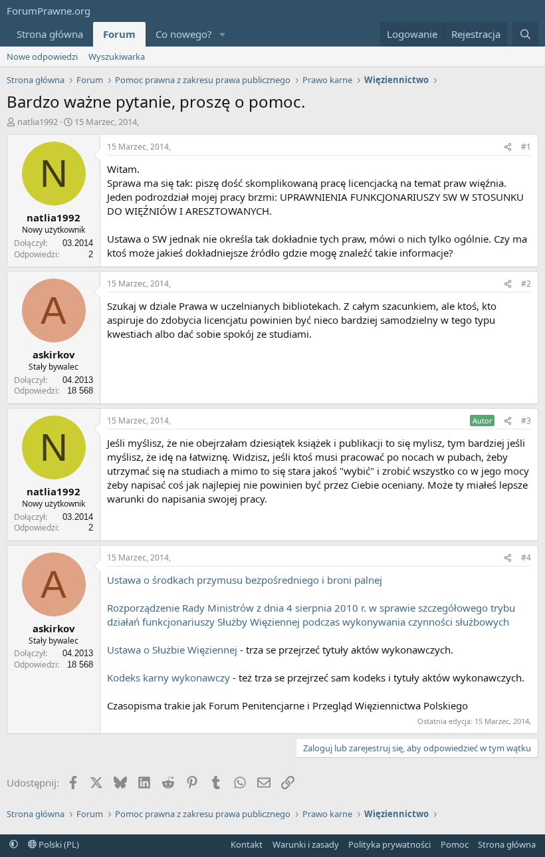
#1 (526, 146)
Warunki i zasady (305, 844)
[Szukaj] (525, 34)
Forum (119, 34)
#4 (526, 557)
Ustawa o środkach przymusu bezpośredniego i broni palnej (244, 579)
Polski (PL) (58, 844)
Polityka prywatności (389, 844)
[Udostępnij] (507, 147)
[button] (222, 34)
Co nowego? (184, 34)
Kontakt (247, 844)
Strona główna (50, 34)
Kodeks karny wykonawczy (168, 677)
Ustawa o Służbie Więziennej (172, 649)
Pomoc (455, 844)
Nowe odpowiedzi (42, 56)
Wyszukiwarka (116, 56)
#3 (526, 420)
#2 (526, 283)
